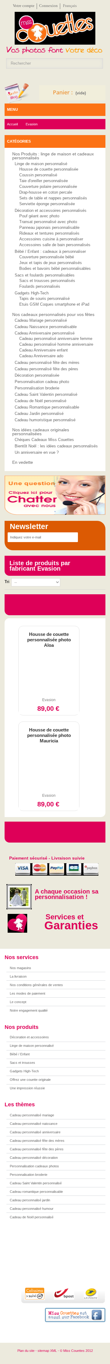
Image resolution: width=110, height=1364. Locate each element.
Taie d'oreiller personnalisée (43, 180)
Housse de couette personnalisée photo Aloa (49, 640)
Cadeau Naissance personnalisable (46, 326)
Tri (7, 581)
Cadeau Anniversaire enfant (43, 349)
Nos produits (21, 1027)
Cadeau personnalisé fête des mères (47, 362)
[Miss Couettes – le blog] (17, 93)
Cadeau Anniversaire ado (41, 355)
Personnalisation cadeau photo (42, 381)
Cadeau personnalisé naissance (33, 1123)
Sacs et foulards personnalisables (45, 275)
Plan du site (26, 1350)
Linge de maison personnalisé (41, 163)
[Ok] (85, 537)
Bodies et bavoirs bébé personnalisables (55, 268)
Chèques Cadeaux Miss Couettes (44, 439)
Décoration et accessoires (29, 1037)
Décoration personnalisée (37, 375)
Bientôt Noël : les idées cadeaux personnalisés (56, 446)
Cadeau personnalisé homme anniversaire (56, 344)
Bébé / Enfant (20, 1054)
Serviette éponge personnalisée (47, 203)
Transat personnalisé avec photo (48, 221)
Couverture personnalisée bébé (46, 256)
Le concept (18, 1002)
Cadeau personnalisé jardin (30, 1200)
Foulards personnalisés (39, 286)
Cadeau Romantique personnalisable (47, 407)
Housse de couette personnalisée (48, 169)
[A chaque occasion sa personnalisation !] (18, 896)
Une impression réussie (27, 1088)
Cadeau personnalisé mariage (32, 1115)
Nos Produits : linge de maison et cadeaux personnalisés (53, 155)
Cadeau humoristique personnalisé (45, 420)
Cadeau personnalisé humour (31, 1208)
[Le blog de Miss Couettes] (60, 1258)
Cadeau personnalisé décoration (34, 1157)
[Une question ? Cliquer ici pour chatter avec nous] (55, 495)
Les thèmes (20, 1104)
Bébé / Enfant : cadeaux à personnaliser (50, 251)
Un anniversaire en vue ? (37, 452)
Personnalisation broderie (37, 388)
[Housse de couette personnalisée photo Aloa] (49, 674)
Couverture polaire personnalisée (48, 186)
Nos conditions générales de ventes (36, 985)
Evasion (49, 700)
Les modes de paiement (27, 993)
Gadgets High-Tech (32, 293)
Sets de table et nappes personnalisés (53, 197)
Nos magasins (20, 968)
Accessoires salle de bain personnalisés (54, 244)
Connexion (48, 5)
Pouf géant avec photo (39, 215)
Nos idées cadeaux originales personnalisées (40, 431)
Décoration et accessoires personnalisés (50, 210)
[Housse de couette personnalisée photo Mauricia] (49, 770)
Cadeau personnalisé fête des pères (46, 369)
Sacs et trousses (22, 1062)
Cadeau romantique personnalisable (36, 1191)
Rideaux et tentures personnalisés (49, 233)
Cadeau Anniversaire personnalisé (45, 333)
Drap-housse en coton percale (45, 192)
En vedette (22, 462)
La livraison (18, 976)
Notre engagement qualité (29, 1010)
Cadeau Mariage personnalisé (41, 320)
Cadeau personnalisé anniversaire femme (55, 338)
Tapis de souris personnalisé (44, 298)
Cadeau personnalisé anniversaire (35, 1132)
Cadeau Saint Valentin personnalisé (46, 394)
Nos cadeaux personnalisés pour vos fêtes (53, 314)
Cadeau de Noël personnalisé (40, 401)
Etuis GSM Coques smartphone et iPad (54, 304)
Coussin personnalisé (38, 174)
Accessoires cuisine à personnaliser (51, 238)
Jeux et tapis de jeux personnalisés (50, 262)
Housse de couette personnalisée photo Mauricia (49, 735)
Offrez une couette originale (30, 1079)
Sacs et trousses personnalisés (47, 280)
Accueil (12, 124)
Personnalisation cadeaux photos (34, 1166)
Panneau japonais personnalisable (49, 227)
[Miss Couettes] (55, 30)
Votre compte (24, 5)
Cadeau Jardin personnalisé (39, 413)
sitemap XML (47, 1350)
